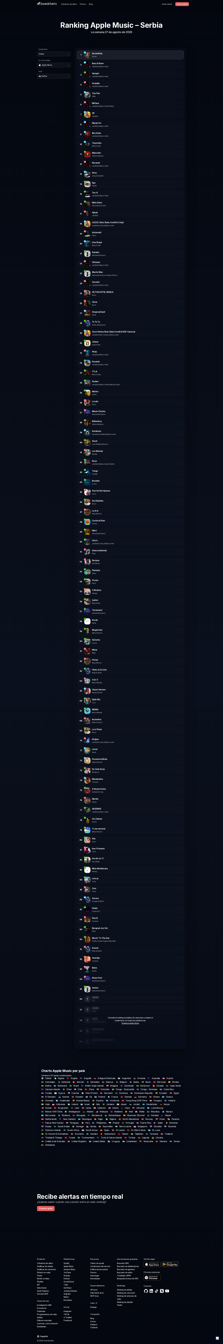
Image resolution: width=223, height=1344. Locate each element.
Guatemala (63, 1100)
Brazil (74, 1085)
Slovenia (170, 1126)
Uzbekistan (129, 1141)
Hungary (156, 1100)
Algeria (59, 1078)
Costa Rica (166, 1089)
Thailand (167, 1134)
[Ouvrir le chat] (217, 1338)
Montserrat (95, 1115)
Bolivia (46, 1085)
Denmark (106, 1093)
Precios (83, 4)
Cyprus (59, 1093)
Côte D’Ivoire (90, 1093)
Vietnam (161, 1141)
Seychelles (106, 1126)
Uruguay (114, 1141)
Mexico (167, 1111)
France (112, 1096)
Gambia (126, 1096)
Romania (171, 1123)
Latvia (86, 1108)
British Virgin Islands (92, 1085)
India (45, 1104)
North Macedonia (129, 1119)
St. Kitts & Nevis (136, 1130)
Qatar (158, 1123)
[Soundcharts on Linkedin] (151, 1291)
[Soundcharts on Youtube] (167, 1291)
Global (46, 1078)
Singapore (140, 1126)
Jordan (134, 1104)
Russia (46, 1126)
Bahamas (64, 1082)
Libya (125, 1108)
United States (97, 1141)
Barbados (93, 1082)
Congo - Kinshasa (147, 1089)
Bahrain (78, 1082)
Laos (75, 1108)
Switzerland (107, 1134)
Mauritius (153, 1111)
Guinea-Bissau (81, 1100)
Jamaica (108, 1104)
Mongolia (79, 1115)
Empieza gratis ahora (130, 1023)
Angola (72, 1078)
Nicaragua (85, 1119)
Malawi (88, 1111)
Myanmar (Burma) (134, 1115)
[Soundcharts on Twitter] (162, 1291)
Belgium (121, 1082)
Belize (134, 1082)
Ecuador (161, 1093)
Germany (140, 1096)
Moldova (64, 1115)
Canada (158, 1085)
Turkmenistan (86, 1137)
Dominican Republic (141, 1093)
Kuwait (46, 1108)
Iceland (169, 1100)
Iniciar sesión (167, 4)
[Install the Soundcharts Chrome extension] (165, 1278)
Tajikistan (137, 1134)
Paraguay (72, 1123)
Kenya (165, 1104)
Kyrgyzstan (61, 1108)
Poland (114, 1123)
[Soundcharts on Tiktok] (156, 1291)
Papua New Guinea (52, 1123)
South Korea (90, 1130)
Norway (147, 1119)
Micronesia (48, 1115)
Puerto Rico (143, 1123)
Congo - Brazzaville (123, 1089)
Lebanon (100, 1108)
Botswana (60, 1085)
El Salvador (48, 1096)
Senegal (77, 1126)
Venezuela (146, 1141)
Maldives (116, 1111)
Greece (167, 1096)
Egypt (174, 1093)
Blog (91, 4)
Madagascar (72, 1111)
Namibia (152, 1115)
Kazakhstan (149, 1104)
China (89, 1089)
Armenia (139, 1078)
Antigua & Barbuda (104, 1078)
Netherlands (49, 1119)
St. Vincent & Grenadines (54, 1134)
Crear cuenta (182, 4)
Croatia (46, 1093)
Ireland (73, 1104)
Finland (99, 1096)
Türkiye (130, 1137)
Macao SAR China (51, 1111)
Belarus (107, 1082)
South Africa (71, 1130)
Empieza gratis (46, 1208)
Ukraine (157, 1137)
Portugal (128, 1123)
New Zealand (67, 1119)
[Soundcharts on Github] (146, 1291)
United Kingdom (77, 1141)
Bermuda (159, 1082)
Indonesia (58, 1104)
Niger (98, 1119)
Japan (122, 1104)
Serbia (91, 1126)
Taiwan (123, 1134)
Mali (129, 1111)
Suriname (77, 1134)
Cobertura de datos (69, 4)
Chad (67, 1089)
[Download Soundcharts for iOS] (152, 1264)
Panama (173, 1119)
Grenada (47, 1100)
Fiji (89, 1096)
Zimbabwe (48, 1145)
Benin (146, 1082)
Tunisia (70, 1137)
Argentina (124, 1078)
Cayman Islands (50, 1089)
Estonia (63, 1096)
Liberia (113, 1108)
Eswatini (77, 1096)
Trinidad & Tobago (51, 1137)
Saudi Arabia (62, 1126)
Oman (160, 1119)
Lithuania (138, 1108)
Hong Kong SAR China (134, 1100)
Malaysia (102, 1111)
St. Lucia (154, 1130)
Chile (78, 1089)
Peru (85, 1123)
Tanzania (152, 1134)
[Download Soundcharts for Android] (170, 1264)
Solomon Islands (51, 1130)
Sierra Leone (123, 1126)
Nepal (166, 1115)
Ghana (154, 1096)
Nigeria (111, 1119)
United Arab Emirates (53, 1141)
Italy (96, 1104)
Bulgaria (112, 1085)
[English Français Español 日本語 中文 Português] (43, 1336)
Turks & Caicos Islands (109, 1137)
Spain (104, 1130)
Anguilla (85, 1078)
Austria (167, 1078)
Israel (85, 1104)
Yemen (175, 1141)
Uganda (143, 1137)
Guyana (97, 1100)
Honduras (112, 1100)
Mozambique (113, 1115)
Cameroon (143, 1085)
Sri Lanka (118, 1130)
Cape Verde (173, 1085)
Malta (139, 1111)
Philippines (99, 1123)
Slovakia (156, 1126)
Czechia (73, 1093)
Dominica (121, 1093)
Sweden (92, 1134)
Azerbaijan (48, 1082)
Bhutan (173, 1082)
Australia (154, 1078)
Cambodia (127, 1085)
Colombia (103, 1089)
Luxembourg (155, 1108)
